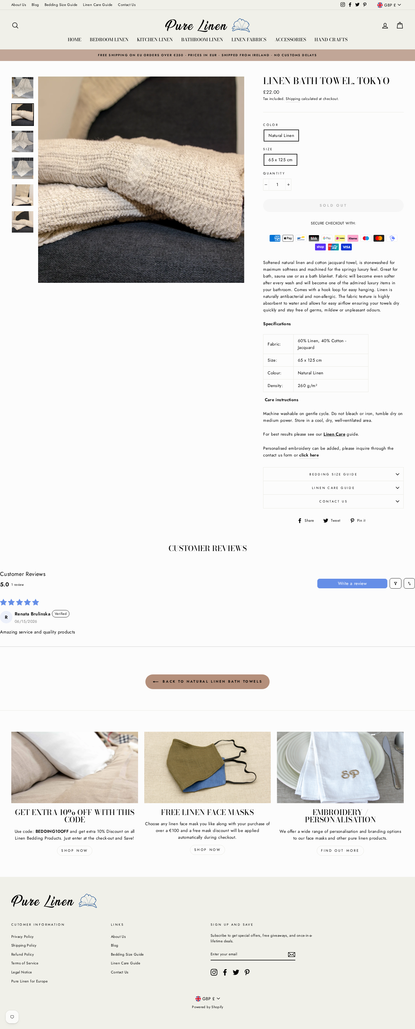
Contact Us (127, 4)
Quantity (274, 173)
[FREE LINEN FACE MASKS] (207, 767)
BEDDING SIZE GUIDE (333, 474)
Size (268, 149)
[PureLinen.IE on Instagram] (214, 972)
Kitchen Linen (155, 39)
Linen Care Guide (97, 4)
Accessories (290, 39)
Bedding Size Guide (61, 4)
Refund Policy (22, 954)
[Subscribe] (291, 954)
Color (270, 125)
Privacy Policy (22, 936)
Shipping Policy (24, 945)
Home (74, 39)
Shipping (293, 98)
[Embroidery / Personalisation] (340, 767)
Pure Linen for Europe (29, 981)
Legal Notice (21, 972)
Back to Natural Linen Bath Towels (211, 681)
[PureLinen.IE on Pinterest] (247, 972)
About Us (18, 4)
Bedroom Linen (109, 39)
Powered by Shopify (207, 1007)
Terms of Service (24, 963)
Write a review (352, 583)
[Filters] (395, 583)
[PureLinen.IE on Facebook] (225, 972)
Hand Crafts (331, 39)
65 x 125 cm (280, 160)
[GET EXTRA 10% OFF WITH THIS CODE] (74, 767)
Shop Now (74, 850)
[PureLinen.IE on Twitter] (236, 972)
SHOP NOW (207, 849)
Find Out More (340, 850)
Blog (35, 4)
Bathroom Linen (202, 39)
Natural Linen (281, 135)
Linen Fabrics (248, 39)
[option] (207, 55)
